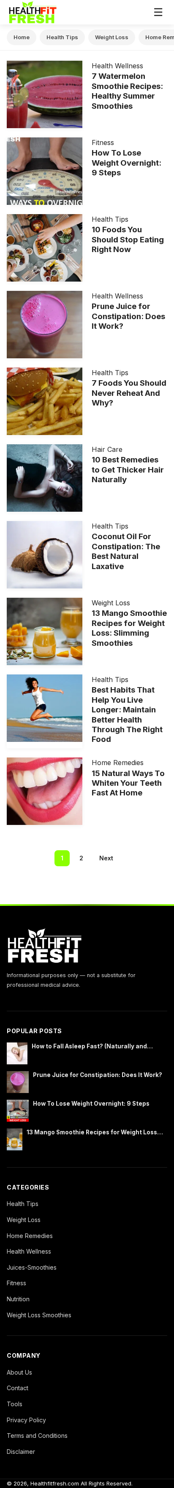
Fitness (103, 142)
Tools (14, 1403)
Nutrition (18, 1299)
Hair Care (107, 449)
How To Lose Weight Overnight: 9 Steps (91, 1103)
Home (22, 37)
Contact (17, 1387)
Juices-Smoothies (32, 1267)
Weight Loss (111, 37)
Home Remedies (118, 762)
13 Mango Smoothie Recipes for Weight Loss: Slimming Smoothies (93, 1132)
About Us (19, 1372)
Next (106, 858)
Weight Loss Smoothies (39, 1315)
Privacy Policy (26, 1420)
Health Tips (62, 37)
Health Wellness (117, 66)
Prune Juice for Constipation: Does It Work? (97, 1075)
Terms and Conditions (37, 1435)
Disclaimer (21, 1451)
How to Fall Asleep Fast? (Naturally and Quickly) (89, 1046)
